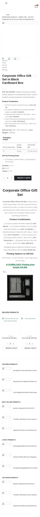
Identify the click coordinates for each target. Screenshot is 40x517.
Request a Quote (24, 178)
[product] (10, 325)
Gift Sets (10, 171)
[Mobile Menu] (3, 6)
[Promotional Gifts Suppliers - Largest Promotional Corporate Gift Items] (14, 6)
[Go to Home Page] (2, 15)
